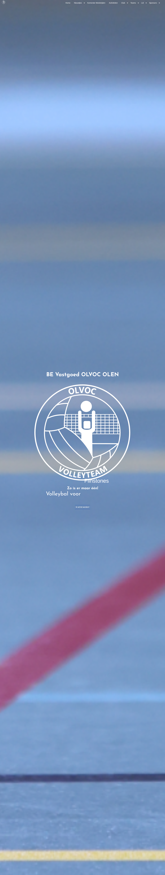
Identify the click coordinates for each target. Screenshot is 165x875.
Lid (142, 3)
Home (67, 3)
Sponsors (153, 3)
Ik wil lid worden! (82, 507)
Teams (133, 3)
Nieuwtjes (78, 3)
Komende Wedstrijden (96, 3)
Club (123, 3)
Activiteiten (113, 3)
